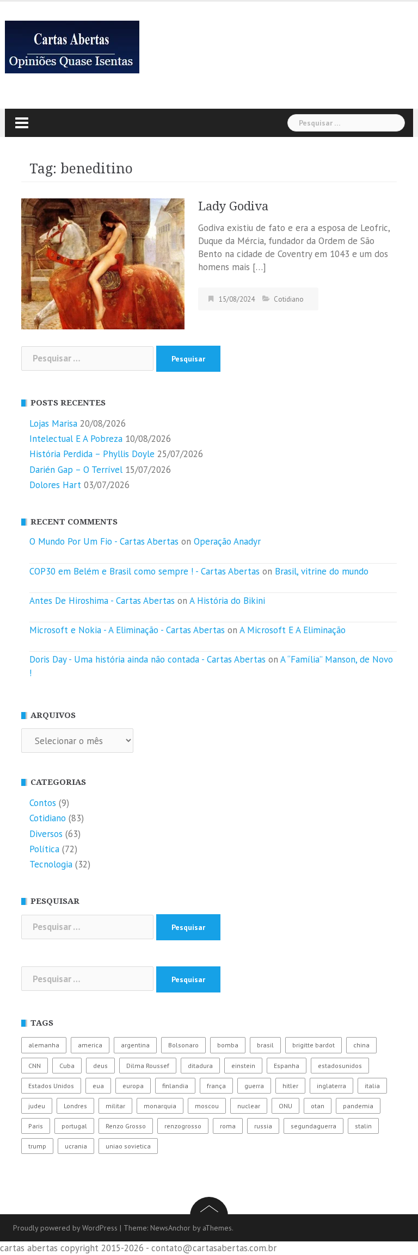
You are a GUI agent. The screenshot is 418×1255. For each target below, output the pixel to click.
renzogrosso (182, 1126)
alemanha (43, 1045)
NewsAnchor (170, 1228)
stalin (363, 1126)
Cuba (67, 1066)
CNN (34, 1066)
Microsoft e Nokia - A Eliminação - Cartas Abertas (127, 630)
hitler (290, 1086)
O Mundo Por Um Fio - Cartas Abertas (104, 541)
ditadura (200, 1066)
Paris (35, 1126)
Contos (42, 803)
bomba (227, 1045)
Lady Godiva (233, 206)
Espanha (286, 1066)
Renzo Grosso (126, 1126)
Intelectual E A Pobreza (75, 439)
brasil (265, 1045)
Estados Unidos (51, 1086)
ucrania (76, 1146)
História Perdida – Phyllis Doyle (92, 454)
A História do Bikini (227, 601)
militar (115, 1106)
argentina (135, 1045)
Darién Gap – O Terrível (75, 470)
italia (372, 1086)
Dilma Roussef (147, 1066)
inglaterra (331, 1086)
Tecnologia (50, 864)
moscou (207, 1106)
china (361, 1045)
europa (133, 1086)
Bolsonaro (183, 1045)
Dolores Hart (55, 485)
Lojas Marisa (53, 423)
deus (100, 1066)
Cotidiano (289, 299)
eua (98, 1086)
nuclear (248, 1106)
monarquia (160, 1106)
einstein (243, 1066)
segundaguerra (313, 1126)
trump (37, 1146)
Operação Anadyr (227, 541)
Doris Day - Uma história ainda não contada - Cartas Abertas (147, 659)
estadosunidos (340, 1066)
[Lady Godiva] (103, 263)
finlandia (175, 1086)
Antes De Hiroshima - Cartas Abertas (102, 601)
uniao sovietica (128, 1146)
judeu (36, 1106)
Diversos (46, 834)
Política (44, 849)
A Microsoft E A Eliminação (292, 630)
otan (317, 1106)
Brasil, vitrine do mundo (321, 571)
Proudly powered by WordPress (65, 1228)
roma (228, 1126)
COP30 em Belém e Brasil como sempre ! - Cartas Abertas (144, 571)
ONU (285, 1106)
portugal (74, 1126)
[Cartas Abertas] (72, 46)
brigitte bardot (313, 1045)
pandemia (358, 1106)
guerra (254, 1086)
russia (263, 1126)
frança (216, 1086)
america (90, 1045)
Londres (75, 1106)
